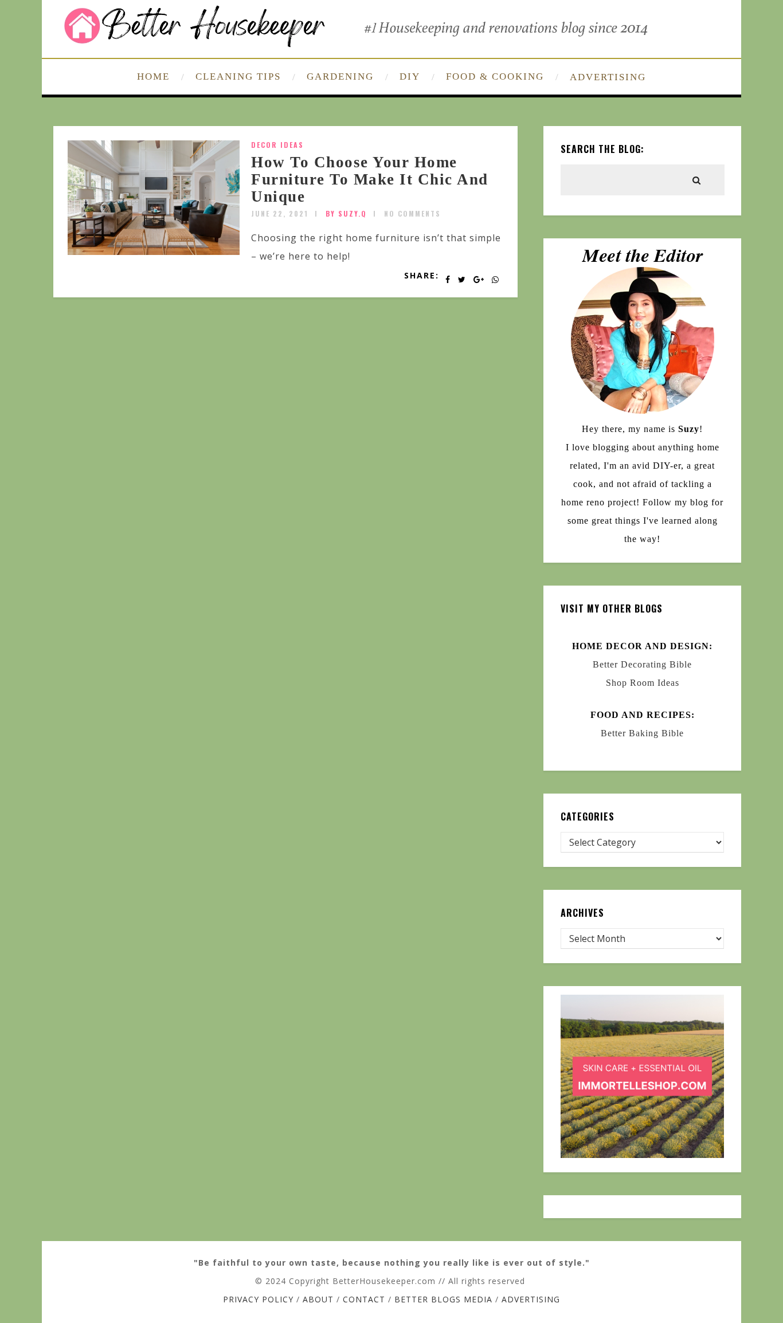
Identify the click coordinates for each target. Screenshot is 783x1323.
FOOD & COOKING (495, 76)
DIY (410, 76)
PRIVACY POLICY (258, 1299)
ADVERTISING (608, 77)
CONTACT (364, 1299)
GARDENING (340, 76)
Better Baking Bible (642, 733)
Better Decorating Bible (642, 664)
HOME (153, 76)
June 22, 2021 (279, 213)
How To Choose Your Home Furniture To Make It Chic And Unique (369, 179)
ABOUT (318, 1299)
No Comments (412, 213)
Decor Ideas (277, 145)
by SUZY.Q (346, 213)
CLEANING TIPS (238, 76)
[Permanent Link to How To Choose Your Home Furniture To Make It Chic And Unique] (154, 251)
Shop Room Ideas (642, 683)
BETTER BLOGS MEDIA (443, 1299)
